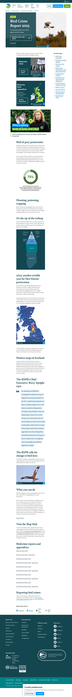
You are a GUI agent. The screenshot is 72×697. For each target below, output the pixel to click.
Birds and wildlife (33, 5)
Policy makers (25, 632)
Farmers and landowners (25, 626)
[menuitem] (14, 6)
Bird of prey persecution (59, 57)
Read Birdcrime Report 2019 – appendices (27, 578)
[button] (30, 121)
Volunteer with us (10, 625)
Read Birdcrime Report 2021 (23, 559)
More (13, 662)
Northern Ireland (42, 634)
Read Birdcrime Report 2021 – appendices (27, 562)
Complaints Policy (33, 679)
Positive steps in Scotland (60, 74)
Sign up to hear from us (12, 622)
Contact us (8, 639)
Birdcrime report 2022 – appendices (25, 555)
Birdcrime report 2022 (22, 551)
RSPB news (9, 631)
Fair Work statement (19, 682)
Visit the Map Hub (60, 89)
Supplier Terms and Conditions (44, 679)
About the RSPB (10, 634)
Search (68, 1)
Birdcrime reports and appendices (60, 92)
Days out (37, 6)
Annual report (9, 636)
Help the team (20, 518)
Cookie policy (18, 679)
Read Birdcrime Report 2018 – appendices (27, 586)
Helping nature (27, 6)
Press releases (9, 642)
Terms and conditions (10, 679)
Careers (8, 628)
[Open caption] (48, 46)
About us (14, 6)
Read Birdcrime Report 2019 (23, 574)
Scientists (24, 630)
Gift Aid (7, 645)
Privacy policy (25, 679)
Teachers (24, 622)
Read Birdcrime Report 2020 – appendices (27, 570)
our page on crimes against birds (32, 531)
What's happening (20, 6)
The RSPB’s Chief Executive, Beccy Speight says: (60, 79)
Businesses (24, 635)
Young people (25, 638)
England (40, 626)
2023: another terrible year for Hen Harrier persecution (61, 69)
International (41, 637)
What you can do (60, 87)
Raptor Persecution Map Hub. (26, 533)
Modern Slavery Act (9, 682)
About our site (55, 679)
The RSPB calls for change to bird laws (61, 84)
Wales (39, 631)
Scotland (40, 628)
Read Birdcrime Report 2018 (23, 582)
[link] (47, 610)
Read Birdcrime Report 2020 (23, 566)
